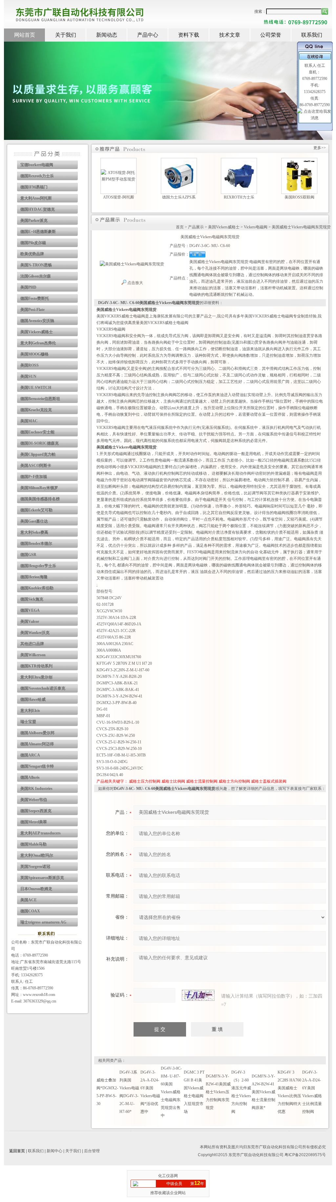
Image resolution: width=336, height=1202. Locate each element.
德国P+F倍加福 (33, 476)
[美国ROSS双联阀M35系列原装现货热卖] (299, 163)
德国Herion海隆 (34, 577)
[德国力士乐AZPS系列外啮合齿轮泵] (178, 163)
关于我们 (65, 35)
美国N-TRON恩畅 (36, 265)
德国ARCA (30, 755)
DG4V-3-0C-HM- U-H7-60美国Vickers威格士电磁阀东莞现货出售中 (171, 1092)
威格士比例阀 (173, 781)
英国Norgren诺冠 (35, 866)
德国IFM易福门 (34, 187)
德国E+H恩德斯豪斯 (38, 231)
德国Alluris (30, 777)
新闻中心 (54, 1151)
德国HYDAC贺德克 (37, 209)
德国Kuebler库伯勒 (36, 588)
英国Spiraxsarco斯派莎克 (42, 877)
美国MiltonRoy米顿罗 (39, 488)
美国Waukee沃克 (35, 632)
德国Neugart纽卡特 (37, 766)
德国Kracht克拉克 (36, 410)
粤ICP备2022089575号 (305, 1155)
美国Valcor (29, 621)
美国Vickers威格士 (36, 332)
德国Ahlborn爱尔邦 (37, 733)
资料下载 (188, 35)
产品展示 (196, 227)
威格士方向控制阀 (234, 781)
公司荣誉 (270, 35)
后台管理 (92, 1151)
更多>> (319, 147)
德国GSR (28, 554)
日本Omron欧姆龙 (36, 889)
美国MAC (29, 421)
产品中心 (147, 35)
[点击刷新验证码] (198, 995)
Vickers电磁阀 (255, 227)
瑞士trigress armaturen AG (43, 922)
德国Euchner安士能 (37, 432)
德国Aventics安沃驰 (37, 320)
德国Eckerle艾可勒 (36, 510)
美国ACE (28, 900)
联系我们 (311, 35)
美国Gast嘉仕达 (34, 521)
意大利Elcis (30, 710)
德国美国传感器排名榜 (40, 499)
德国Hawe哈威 (33, 699)
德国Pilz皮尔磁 (33, 242)
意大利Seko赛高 (34, 532)
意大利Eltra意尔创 (36, 677)
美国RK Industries (36, 788)
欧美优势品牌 (32, 254)
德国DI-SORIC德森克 (39, 443)
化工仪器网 (168, 1175)
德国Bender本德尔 (36, 543)
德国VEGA (30, 610)
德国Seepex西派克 (36, 811)
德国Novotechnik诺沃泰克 (42, 688)
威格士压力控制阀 (144, 781)
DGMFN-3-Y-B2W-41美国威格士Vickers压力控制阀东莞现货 (218, 1092)
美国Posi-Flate (32, 309)
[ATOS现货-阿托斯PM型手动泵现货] (118, 172)
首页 (180, 227)
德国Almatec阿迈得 (37, 744)
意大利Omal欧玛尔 (36, 855)
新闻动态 (106, 35)
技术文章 (229, 35)
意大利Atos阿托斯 (36, 198)
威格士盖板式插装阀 (268, 781)
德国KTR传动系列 (36, 666)
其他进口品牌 (32, 643)
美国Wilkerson (33, 655)
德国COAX (30, 911)
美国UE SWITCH (35, 387)
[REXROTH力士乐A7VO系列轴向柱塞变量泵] (239, 163)
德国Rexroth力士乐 (37, 176)
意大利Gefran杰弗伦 (38, 343)
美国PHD (28, 287)
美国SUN (28, 376)
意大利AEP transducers (40, 833)
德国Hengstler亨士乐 (38, 565)
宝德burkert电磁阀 (36, 164)
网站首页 (24, 35)
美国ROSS (29, 365)
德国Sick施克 (31, 599)
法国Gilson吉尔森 (35, 276)
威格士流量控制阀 (202, 781)
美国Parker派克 (34, 220)
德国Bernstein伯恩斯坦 (40, 398)
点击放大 (134, 282)
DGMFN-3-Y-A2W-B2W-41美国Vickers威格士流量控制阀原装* (263, 1092)
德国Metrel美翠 (33, 822)
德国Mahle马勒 (33, 844)
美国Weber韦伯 (33, 799)
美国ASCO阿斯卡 (35, 465)
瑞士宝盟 (28, 721)
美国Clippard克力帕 (37, 454)
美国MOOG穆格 (34, 354)
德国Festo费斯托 (34, 298)
